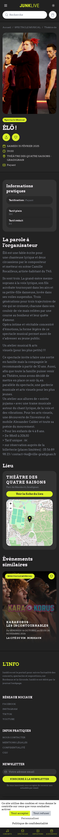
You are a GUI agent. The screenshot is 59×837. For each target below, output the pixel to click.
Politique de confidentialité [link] (30, 823)
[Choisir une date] (52, 15)
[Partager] (6, 137)
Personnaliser (30, 818)
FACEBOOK (9, 704)
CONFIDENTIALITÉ (14, 747)
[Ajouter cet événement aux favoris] (16, 137)
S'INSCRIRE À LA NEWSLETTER (29, 779)
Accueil (7, 27)
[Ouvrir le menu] (6, 5)
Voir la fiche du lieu (29, 493)
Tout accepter (19, 813)
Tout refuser (41, 813)
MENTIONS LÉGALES (15, 742)
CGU (5, 752)
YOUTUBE (8, 719)
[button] (30, 519)
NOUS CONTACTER (14, 737)
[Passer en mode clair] (53, 5)
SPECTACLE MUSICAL (28, 27)
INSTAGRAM (10, 709)
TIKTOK (7, 714)
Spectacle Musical (14, 120)
